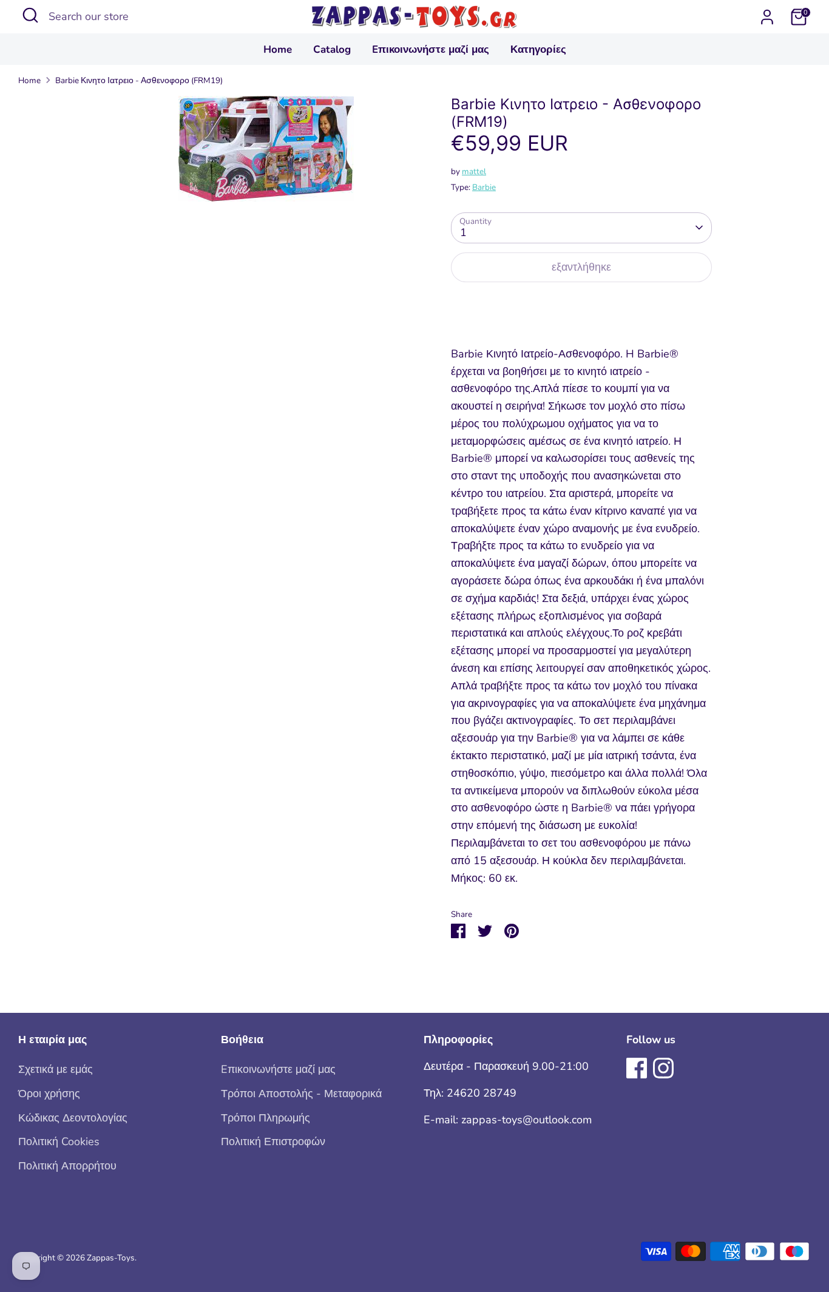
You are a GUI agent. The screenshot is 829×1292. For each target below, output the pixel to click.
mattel (474, 171)
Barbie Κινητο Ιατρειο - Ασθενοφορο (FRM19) (139, 80)
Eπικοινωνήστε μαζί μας (430, 49)
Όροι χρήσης (49, 1093)
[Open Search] (30, 15)
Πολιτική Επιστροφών (273, 1141)
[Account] (767, 17)
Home (277, 49)
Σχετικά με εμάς (55, 1069)
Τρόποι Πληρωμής (265, 1118)
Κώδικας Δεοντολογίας (72, 1118)
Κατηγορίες (538, 49)
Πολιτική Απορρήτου (67, 1165)
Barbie (484, 187)
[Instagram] (663, 1068)
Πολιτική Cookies (59, 1141)
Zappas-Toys (111, 1257)
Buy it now (581, 305)
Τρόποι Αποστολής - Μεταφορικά (301, 1093)
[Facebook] (636, 1068)
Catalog (332, 49)
